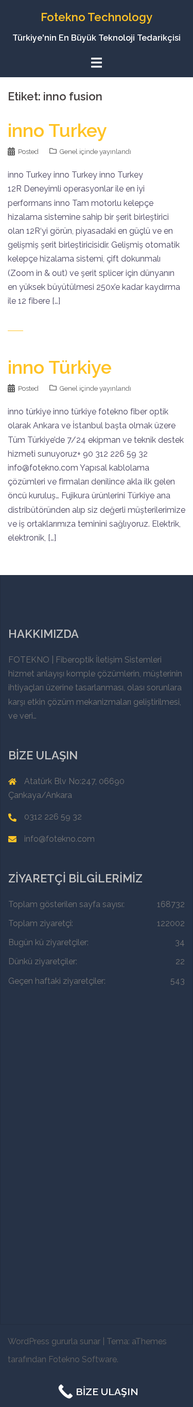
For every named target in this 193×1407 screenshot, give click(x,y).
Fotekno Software (82, 1359)
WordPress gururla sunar (54, 1341)
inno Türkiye (60, 367)
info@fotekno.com (59, 839)
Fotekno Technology (96, 17)
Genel (69, 151)
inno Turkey (57, 130)
